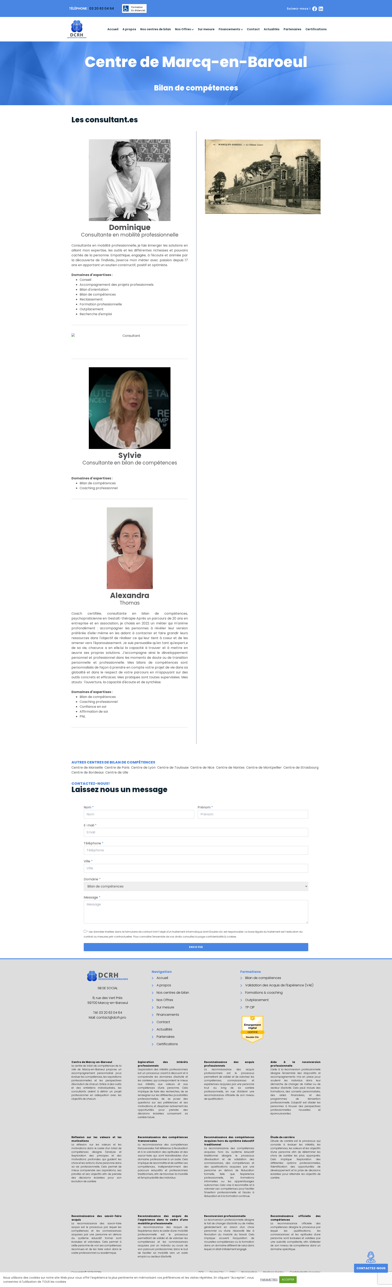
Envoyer (196, 947)
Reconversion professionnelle (225, 1216)
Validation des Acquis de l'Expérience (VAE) (279, 985)
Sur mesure (206, 29)
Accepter (288, 1279)
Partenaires (292, 29)
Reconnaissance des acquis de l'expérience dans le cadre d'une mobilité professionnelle (163, 1219)
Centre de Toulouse (173, 767)
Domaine (92, 879)
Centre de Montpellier (264, 767)
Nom (89, 807)
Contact (253, 29)
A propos (129, 29)
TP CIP (250, 1007)
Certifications (316, 29)
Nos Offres (183, 29)
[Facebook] (314, 8)
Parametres (269, 1280)
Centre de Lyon (143, 767)
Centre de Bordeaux (87, 772)
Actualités (272, 29)
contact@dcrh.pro (111, 1017)
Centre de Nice (202, 767)
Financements (230, 29)
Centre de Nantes (230, 767)
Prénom (205, 807)
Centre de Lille (116, 772)
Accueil (112, 29)
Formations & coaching (264, 992)
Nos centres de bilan (155, 29)
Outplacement (257, 1000)
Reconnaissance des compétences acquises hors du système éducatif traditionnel (229, 1140)
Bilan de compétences (263, 978)
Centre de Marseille (87, 767)
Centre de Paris (117, 767)
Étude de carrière (283, 1137)
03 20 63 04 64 (101, 8)
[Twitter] (321, 8)
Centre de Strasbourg (300, 767)
